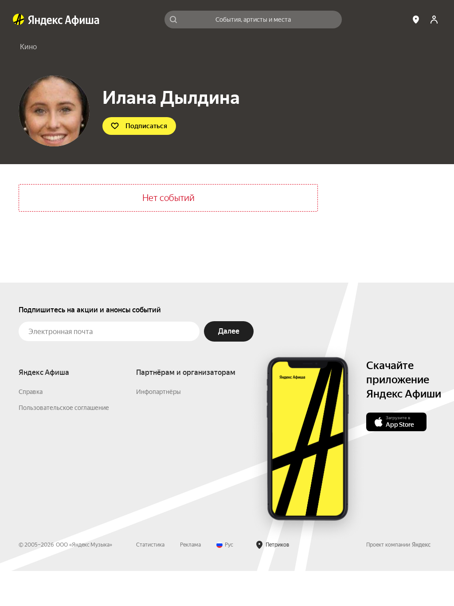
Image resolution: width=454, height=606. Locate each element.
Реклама (190, 545)
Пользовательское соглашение (64, 407)
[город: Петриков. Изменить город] (416, 19)
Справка (31, 391)
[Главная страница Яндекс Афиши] (18, 19)
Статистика (150, 545)
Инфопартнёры (158, 391)
